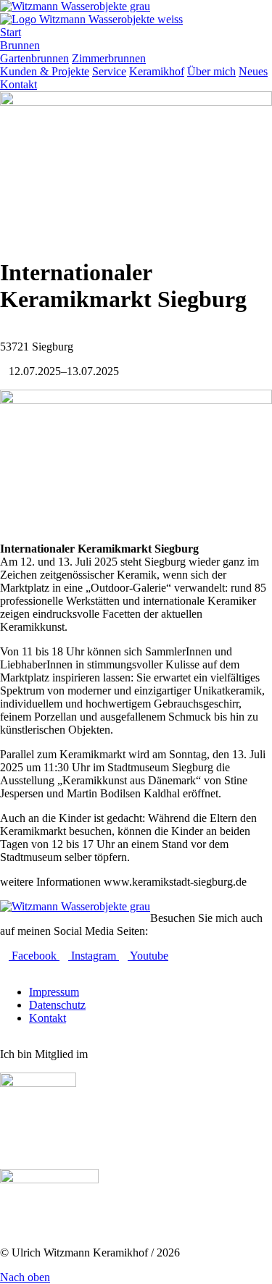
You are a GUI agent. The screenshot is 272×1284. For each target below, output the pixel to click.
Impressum (54, 992)
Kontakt (47, 1018)
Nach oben (25, 1277)
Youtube (148, 955)
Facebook (34, 955)
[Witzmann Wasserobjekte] (75, 906)
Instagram (93, 955)
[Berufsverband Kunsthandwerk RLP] (38, 1083)
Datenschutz (57, 1005)
